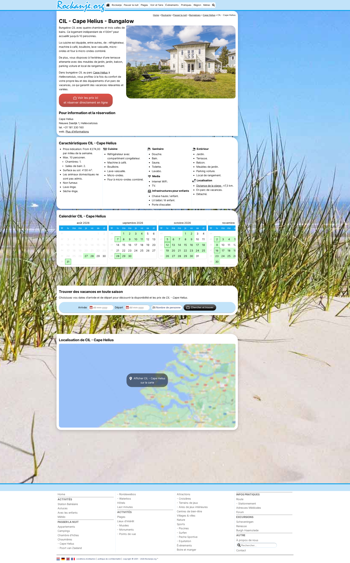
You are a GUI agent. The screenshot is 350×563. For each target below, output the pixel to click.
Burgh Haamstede (247, 530)
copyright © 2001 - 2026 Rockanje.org (139, 559)
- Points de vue (126, 533)
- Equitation (184, 541)
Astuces (63, 508)
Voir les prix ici (86, 100)
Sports (181, 524)
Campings (64, 530)
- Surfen (182, 532)
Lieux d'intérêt (125, 521)
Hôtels (121, 502)
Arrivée (83, 307)
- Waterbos (124, 498)
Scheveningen (244, 521)
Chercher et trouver (202, 307)
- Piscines (183, 528)
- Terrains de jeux (187, 502)
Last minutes (125, 507)
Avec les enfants (68, 512)
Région (197, 5)
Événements (172, 5)
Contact (241, 550)
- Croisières (184, 498)
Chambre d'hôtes (68, 535)
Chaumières (65, 539)
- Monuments (125, 529)
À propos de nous (247, 540)
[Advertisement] (266, 94)
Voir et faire (156, 5)
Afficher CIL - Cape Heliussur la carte (149, 380)
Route (239, 499)
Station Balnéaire (68, 504)
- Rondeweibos (126, 494)
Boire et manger (186, 549)
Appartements (66, 526)
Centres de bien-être (189, 511)
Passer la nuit (131, 5)
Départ (119, 307)
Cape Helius (100, 72)
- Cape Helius (66, 543)
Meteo (206, 5)
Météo (61, 516)
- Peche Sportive (187, 536)
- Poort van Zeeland (70, 548)
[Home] (107, 5)
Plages (144, 5)
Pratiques (186, 5)
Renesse (241, 526)
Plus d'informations (77, 131)
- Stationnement (246, 503)
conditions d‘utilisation (86, 559)
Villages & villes (186, 515)
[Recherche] (213, 5)
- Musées (123, 525)
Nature (181, 519)
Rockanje (117, 5)
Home (61, 494)
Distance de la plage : (209, 185)
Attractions (183, 494)
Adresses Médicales (248, 507)
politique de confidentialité (109, 559)
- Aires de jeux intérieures (192, 507)
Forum (240, 512)
